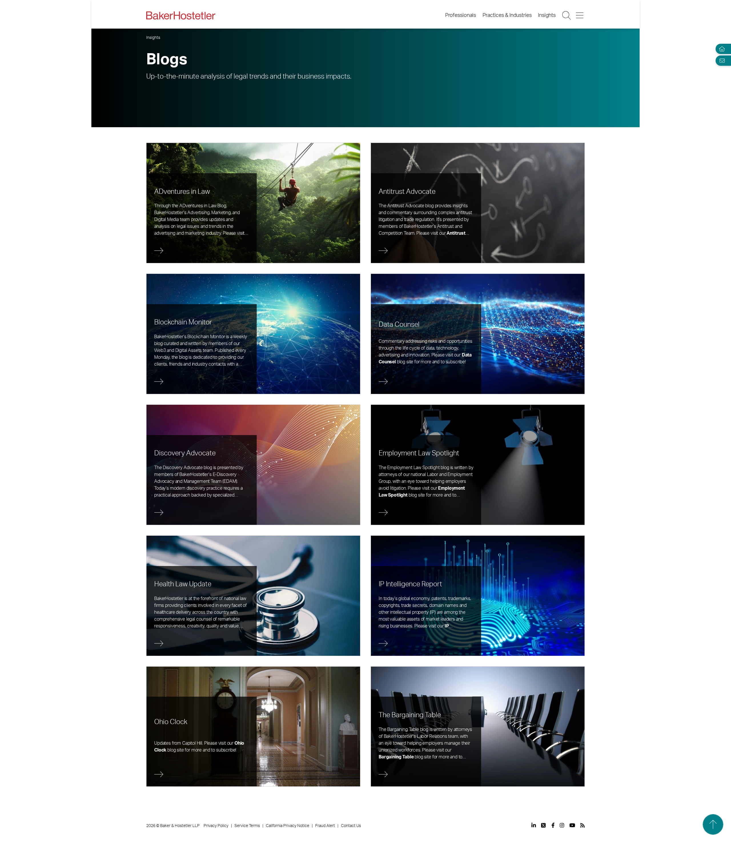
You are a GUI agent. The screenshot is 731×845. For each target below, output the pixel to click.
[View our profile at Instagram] (562, 825)
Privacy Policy (216, 826)
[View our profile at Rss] (582, 825)
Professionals (460, 15)
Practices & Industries (507, 15)
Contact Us (351, 826)
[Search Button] (567, 15)
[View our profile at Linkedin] (533, 825)
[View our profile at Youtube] (572, 825)
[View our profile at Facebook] (553, 825)
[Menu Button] (580, 15)
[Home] (721, 49)
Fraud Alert (325, 826)
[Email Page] (721, 60)
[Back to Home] (180, 15)
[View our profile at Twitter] (543, 825)
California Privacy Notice (287, 826)
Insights (547, 15)
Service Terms (247, 826)
